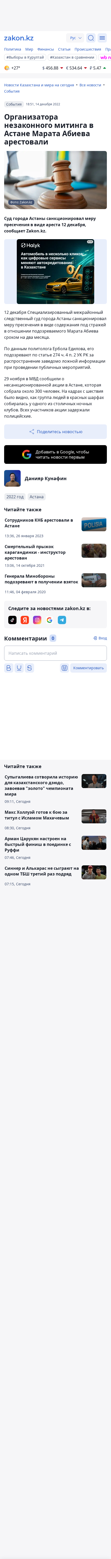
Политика (12, 49)
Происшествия (88, 49)
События (12, 91)
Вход (103, 638)
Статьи (64, 49)
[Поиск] (91, 38)
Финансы (45, 49)
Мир (29, 49)
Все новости (90, 84)
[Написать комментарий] (55, 653)
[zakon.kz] (19, 37)
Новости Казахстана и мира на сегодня (39, 84)
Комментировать (88, 667)
